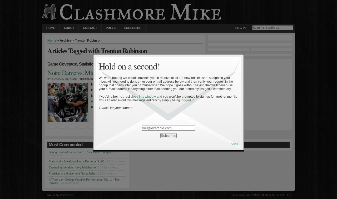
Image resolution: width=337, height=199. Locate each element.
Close (234, 143)
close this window (143, 96)
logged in (187, 100)
